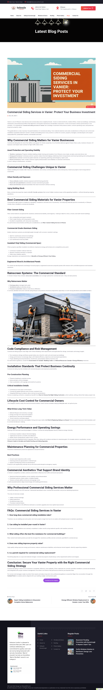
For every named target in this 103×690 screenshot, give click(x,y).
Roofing (52, 15)
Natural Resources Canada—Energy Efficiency (69, 360)
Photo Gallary (57, 646)
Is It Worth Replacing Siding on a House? (57, 420)
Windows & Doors (42, 15)
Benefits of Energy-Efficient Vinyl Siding (43, 256)
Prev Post (12, 596)
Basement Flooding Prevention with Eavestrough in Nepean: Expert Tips (85, 642)
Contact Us (75, 15)
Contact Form (11, 576)
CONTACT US (87, 8)
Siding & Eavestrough (29, 15)
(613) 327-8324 (40, 7)
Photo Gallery (60, 15)
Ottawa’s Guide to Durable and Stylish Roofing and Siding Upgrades (27, 441)
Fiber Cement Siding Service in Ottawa (54, 222)
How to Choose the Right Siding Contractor (52, 395)
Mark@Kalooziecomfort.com (35, 2)
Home (12, 15)
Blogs (68, 15)
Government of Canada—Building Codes (41, 360)
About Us (18, 15)
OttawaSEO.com (26, 686)
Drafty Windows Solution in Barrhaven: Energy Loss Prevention (85, 651)
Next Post (91, 596)
